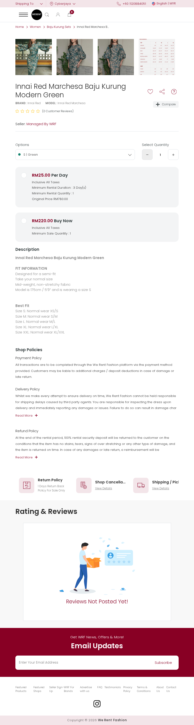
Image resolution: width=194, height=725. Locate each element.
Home (19, 27)
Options (22, 144)
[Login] (58, 14)
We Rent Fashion (112, 720)
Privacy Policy (127, 689)
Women (35, 27)
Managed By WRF (41, 123)
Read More (24, 416)
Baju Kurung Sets (59, 27)
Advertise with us (86, 689)
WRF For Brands (69, 689)
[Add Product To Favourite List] (150, 91)
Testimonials (113, 687)
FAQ (99, 687)
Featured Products (20, 689)
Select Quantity (155, 144)
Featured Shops (38, 689)
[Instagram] (97, 703)
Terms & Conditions (144, 689)
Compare (169, 104)
